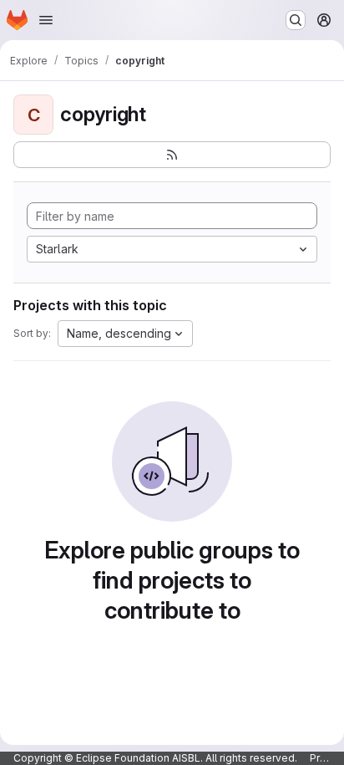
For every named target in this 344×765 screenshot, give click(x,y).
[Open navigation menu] (46, 20)
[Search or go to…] (296, 20)
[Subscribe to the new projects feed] (172, 154)
